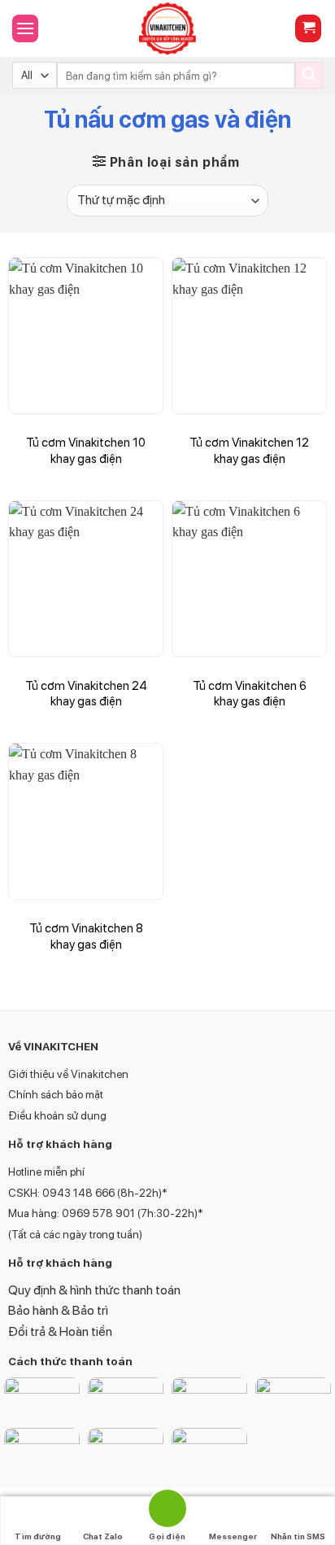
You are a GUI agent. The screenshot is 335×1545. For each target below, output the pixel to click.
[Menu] (25, 28)
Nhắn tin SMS (298, 1536)
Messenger (233, 1536)
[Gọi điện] (167, 1511)
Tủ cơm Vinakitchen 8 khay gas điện (86, 936)
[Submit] (309, 75)
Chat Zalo (103, 1536)
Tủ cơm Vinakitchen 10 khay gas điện (86, 450)
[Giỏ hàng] (308, 29)
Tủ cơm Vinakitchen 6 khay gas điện (250, 694)
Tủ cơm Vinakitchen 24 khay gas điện (86, 694)
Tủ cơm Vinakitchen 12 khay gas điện (249, 450)
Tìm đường (38, 1536)
